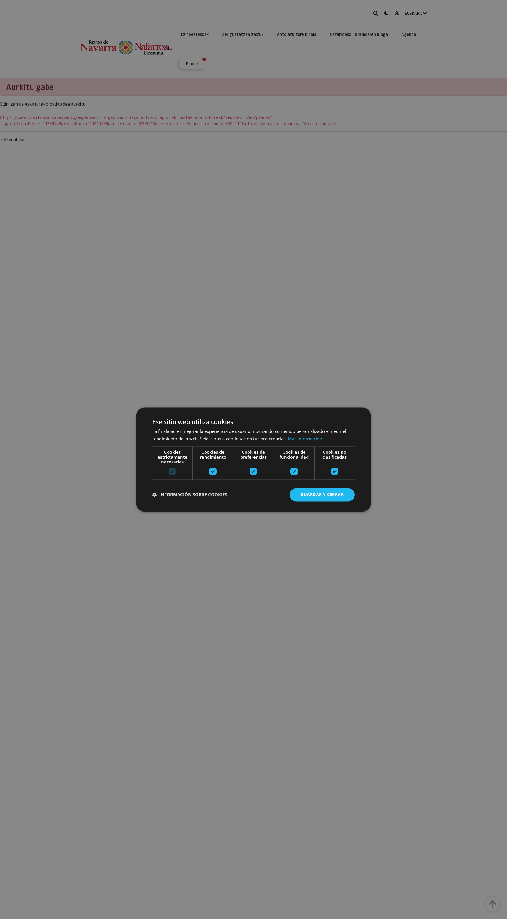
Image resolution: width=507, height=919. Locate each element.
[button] (189, 495)
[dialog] (253, 459)
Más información (305, 438)
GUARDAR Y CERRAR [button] (322, 494)
